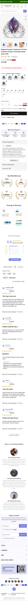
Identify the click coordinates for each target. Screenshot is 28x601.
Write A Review (15, 259)
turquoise (5, 277)
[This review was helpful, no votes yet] (18, 312)
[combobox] (12, 11)
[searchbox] (8, 267)
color (4, 273)
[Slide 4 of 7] (21, 45)
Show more (12, 277)
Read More (13, 160)
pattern (9, 273)
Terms (9, 538)
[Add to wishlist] (25, 19)
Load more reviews (14, 435)
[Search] (25, 11)
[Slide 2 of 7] (9, 45)
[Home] (8, 6)
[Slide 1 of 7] (3, 45)
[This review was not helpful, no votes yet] (20, 312)
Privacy (13, 538)
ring (14, 273)
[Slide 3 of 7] (15, 45)
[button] (4, 77)
